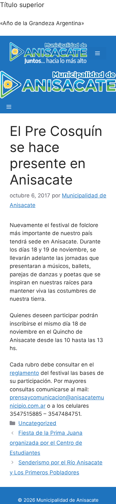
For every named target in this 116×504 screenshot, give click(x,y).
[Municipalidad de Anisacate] (58, 86)
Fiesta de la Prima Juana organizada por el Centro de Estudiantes (46, 443)
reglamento (24, 373)
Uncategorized (37, 423)
